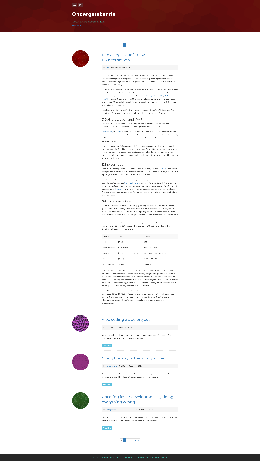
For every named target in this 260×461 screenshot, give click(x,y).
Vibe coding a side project (126, 319)
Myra (106, 99)
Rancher (117, 189)
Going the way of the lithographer (133, 358)
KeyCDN (159, 96)
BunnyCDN (151, 96)
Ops (107, 68)
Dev (107, 327)
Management (111, 366)
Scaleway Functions (132, 183)
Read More (107, 346)
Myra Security (107, 132)
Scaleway (162, 169)
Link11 (119, 132)
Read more (76, 25)
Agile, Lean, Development (126, 410)
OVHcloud (168, 96)
